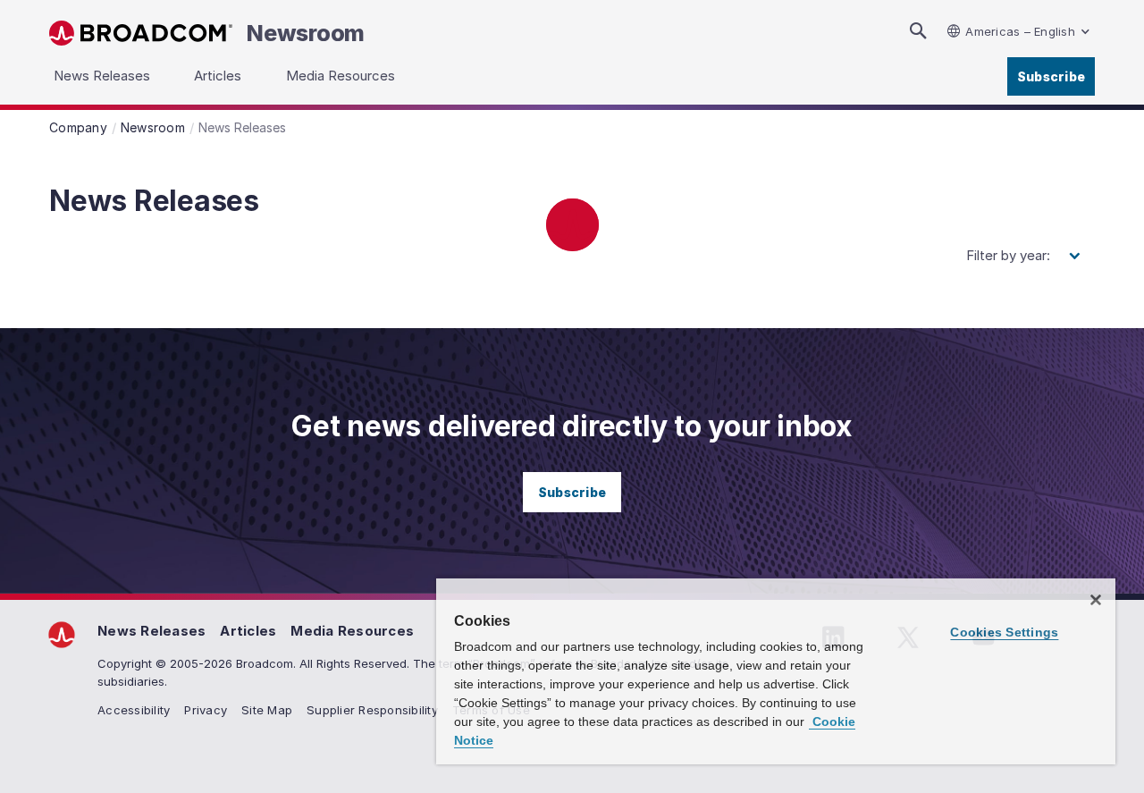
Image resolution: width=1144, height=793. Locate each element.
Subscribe (1051, 76)
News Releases (151, 630)
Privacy (205, 710)
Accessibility (133, 710)
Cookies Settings (1004, 632)
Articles (248, 630)
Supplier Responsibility (372, 710)
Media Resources (352, 630)
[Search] (918, 31)
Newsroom (306, 33)
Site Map (266, 710)
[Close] (1095, 600)
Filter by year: (1008, 255)
